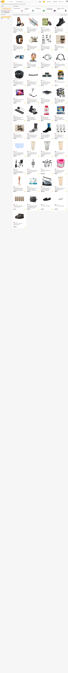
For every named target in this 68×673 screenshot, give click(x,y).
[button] (49, 1)
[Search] (44, 2)
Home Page (3, 4)
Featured (65, 14)
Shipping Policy (7, 12)
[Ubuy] (2, 1)
